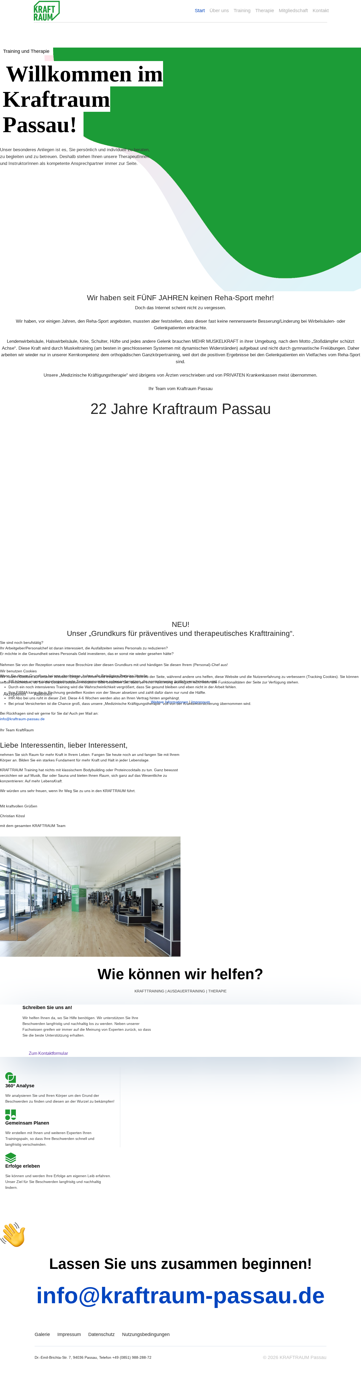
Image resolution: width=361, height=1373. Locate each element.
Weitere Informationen (169, 702)
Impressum (200, 702)
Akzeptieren (14, 694)
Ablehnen (43, 694)
